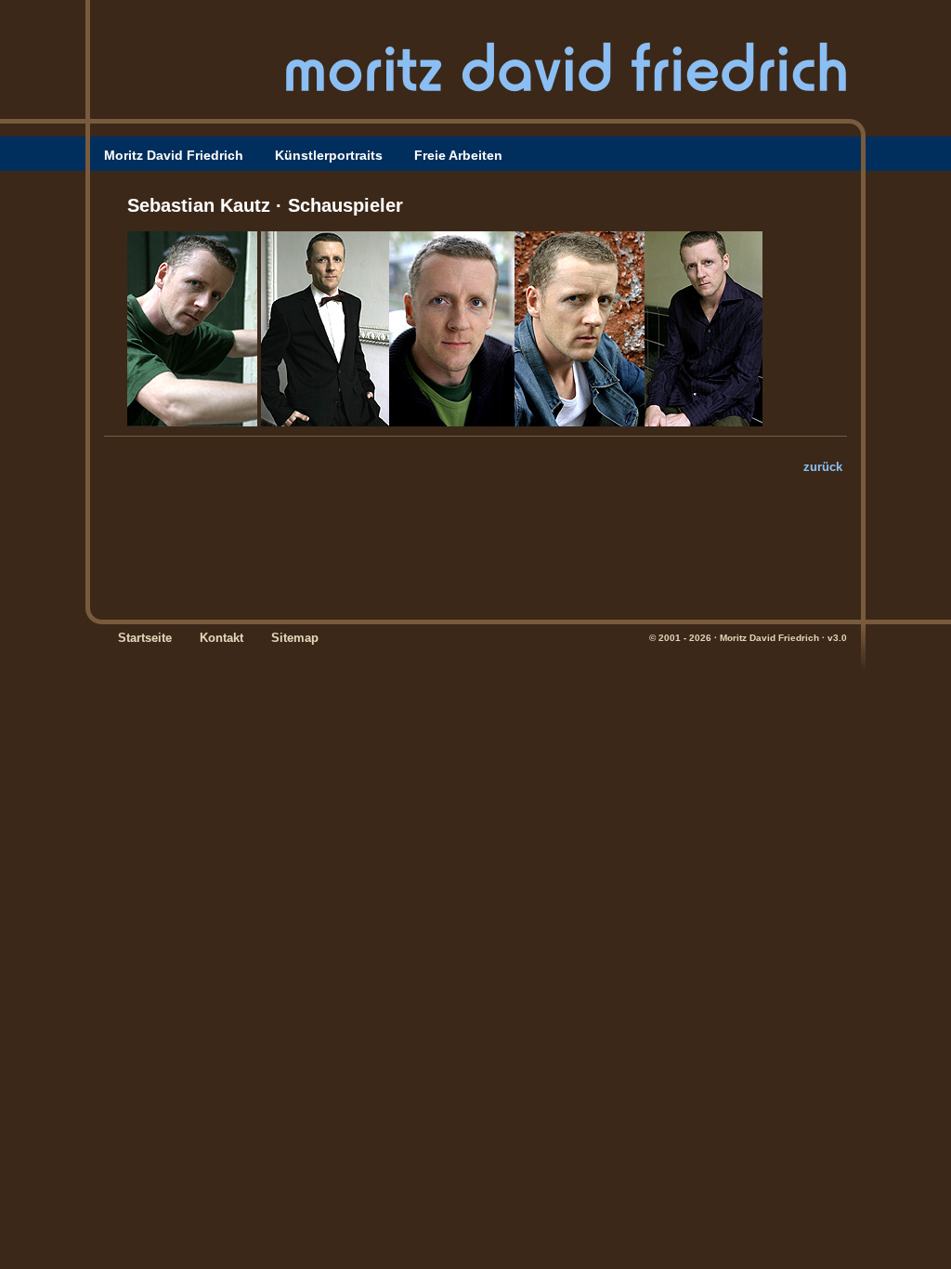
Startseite (145, 638)
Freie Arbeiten (458, 155)
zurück (822, 467)
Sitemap (295, 638)
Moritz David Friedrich (173, 155)
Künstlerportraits (329, 155)
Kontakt (221, 638)
